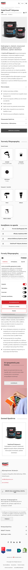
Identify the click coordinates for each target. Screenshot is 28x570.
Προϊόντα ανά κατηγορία (9, 7)
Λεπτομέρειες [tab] (14, 261)
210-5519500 (5, 482)
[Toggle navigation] (26, 3)
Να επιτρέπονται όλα (14, 302)
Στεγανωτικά (17, 7)
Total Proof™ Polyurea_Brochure (18, 243)
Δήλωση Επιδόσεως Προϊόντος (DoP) (17, 238)
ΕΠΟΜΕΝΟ (10, 14)
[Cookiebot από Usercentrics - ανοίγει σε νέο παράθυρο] (21, 258)
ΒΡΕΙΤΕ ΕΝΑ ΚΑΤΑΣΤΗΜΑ (14, 130)
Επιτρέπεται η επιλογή (14, 306)
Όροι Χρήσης (13, 564)
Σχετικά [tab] (23, 261)
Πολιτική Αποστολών (9, 567)
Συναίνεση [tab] (5, 261)
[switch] (25, 288)
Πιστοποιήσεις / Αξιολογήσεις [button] (8, 123)
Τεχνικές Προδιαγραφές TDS (19, 228)
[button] (24, 12)
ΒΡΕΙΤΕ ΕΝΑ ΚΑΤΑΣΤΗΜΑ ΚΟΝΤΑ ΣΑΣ (15, 491)
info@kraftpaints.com (7, 479)
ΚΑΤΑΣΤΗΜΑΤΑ (14, 383)
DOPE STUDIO (18, 557)
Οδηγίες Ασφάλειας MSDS (20, 233)
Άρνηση (14, 310)
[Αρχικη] (3, 3)
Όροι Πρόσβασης (6, 564)
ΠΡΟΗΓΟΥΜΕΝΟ (4, 14)
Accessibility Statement (18, 567)
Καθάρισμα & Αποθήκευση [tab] (8, 314)
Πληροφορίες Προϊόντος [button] (7, 119)
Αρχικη (2, 7)
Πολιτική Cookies (21, 564)
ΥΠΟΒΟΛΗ (7, 519)
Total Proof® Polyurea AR (7, 8)
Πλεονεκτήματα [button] (5, 87)
